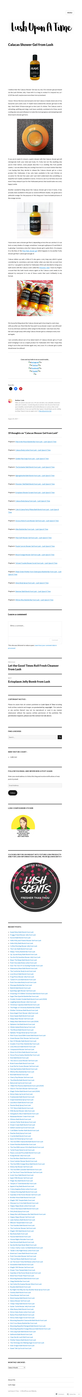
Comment (55, 640)
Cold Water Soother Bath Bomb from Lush (24, 1130)
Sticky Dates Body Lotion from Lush (22, 1312)
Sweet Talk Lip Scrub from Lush (20, 1348)
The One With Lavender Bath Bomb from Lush (26, 1169)
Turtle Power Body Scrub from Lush (22, 1150)
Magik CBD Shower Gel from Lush (22, 1267)
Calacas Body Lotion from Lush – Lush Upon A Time (32, 450)
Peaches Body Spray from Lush (20, 1133)
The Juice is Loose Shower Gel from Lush (24, 1060)
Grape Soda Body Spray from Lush (21, 1100)
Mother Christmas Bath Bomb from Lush (24, 1010)
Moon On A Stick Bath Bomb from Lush (23, 1052)
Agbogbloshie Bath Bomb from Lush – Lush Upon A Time (34, 475)
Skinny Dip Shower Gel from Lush (21, 1167)
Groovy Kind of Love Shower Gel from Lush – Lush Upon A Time (37, 521)
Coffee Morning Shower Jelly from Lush (23, 946)
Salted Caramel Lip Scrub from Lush (22, 1128)
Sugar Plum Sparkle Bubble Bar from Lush (24, 996)
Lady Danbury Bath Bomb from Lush (22, 1220)
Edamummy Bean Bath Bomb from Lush (23, 968)
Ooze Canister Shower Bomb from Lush (23, 1161)
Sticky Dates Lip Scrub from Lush (21, 1094)
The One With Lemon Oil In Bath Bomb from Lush (27, 1147)
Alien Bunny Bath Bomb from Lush (22, 1309)
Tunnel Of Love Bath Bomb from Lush (23, 979)
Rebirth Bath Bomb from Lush (20, 988)
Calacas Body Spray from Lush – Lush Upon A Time (32, 501)
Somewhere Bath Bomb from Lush (21, 1264)
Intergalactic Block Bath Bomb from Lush (24, 1114)
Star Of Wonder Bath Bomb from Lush (23, 1041)
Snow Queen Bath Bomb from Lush (22, 1016)
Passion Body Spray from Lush (20, 1105)
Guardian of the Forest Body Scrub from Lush (25, 1273)
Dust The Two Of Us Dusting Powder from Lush (26, 965)
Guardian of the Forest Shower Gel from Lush (25, 1195)
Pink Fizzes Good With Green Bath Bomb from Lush (28, 1035)
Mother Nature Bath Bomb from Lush (23, 1340)
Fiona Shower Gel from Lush (19, 1295)
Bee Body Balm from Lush (19, 1234)
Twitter (35, 365)
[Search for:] (33, 737)
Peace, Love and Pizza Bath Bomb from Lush (25, 1153)
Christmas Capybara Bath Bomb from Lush (25, 1005)
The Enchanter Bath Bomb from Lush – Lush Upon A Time (34, 467)
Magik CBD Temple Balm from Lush (22, 1200)
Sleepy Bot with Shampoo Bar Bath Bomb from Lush (28, 1214)
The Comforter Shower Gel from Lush (23, 1228)
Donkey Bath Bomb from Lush (20, 1292)
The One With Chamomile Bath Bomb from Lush (26, 1141)
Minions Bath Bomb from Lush (20, 1119)
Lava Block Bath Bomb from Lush (21, 1102)
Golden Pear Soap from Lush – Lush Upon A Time (32, 458)
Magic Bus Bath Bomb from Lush (21, 1181)
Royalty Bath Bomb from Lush (20, 1287)
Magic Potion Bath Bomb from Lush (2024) (25, 1091)
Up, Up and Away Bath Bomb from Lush (23, 954)
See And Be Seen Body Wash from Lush (23, 1245)
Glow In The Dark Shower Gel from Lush (23, 1088)
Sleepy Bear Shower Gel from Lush (21, 1019)
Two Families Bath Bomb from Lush (22, 1225)
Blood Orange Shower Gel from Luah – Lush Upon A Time (34, 555)
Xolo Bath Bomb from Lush (19, 1058)
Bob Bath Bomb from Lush (19, 1074)
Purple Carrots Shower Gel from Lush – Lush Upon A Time (35, 546)
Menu (69, 13)
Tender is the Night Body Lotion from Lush (24, 1250)
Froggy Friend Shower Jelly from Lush (23, 935)
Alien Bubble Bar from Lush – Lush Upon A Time (31, 529)
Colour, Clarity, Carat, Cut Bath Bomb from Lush (26, 1248)
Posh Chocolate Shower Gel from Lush (23, 1256)
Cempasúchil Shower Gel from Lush (22, 1049)
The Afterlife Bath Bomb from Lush (22, 1080)
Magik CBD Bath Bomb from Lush (22, 1231)
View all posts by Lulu (45, 411)
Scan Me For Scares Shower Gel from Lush (24, 1066)
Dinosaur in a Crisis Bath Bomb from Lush (24, 1203)
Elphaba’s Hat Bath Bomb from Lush (22, 1024)
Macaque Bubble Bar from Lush (21, 985)
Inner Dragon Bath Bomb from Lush (22, 1345)
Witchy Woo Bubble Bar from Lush (22, 1072)
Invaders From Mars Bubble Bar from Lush (24, 1044)
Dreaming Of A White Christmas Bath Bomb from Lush (29, 993)
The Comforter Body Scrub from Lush (23, 971)
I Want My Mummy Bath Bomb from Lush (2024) (27, 1086)
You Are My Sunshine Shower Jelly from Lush (25, 957)
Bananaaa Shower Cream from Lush (22, 1116)
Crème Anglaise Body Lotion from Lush (23, 1189)
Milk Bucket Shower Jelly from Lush (22, 1111)
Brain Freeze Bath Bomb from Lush (22, 1063)
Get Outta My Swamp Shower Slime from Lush (26, 1284)
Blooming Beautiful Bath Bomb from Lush (24, 1278)
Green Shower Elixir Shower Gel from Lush (24, 1038)
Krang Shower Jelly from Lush (20, 1155)
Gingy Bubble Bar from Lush (20, 1281)
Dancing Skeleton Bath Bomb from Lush (23, 1069)
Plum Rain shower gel (29, 251)
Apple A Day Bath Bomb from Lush (22, 1186)
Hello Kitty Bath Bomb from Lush (21, 943)
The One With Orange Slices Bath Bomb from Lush (27, 1164)
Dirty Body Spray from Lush (19, 1211)
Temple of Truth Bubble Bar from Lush (23, 1183)
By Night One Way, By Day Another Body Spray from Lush (30, 1290)
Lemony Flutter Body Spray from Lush (23, 1122)
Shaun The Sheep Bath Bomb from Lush (23, 960)
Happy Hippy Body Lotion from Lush (22, 1206)
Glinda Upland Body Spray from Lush (22, 1027)
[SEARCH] (60, 737)
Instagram (35, 362)
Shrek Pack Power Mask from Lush (22, 1276)
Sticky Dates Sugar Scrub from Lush (22, 1317)
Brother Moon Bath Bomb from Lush (22, 1197)
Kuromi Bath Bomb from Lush (20, 938)
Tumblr (35, 371)
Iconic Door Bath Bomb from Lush (22, 1175)
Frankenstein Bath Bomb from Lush (22, 1097)
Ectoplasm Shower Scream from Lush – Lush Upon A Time (34, 492)
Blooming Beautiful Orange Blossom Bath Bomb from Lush (30, 1329)
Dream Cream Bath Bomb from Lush (22, 1125)
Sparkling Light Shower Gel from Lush (23, 991)
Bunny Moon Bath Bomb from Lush (22, 1315)
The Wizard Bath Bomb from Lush (22, 1030)
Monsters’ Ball (44, 267)
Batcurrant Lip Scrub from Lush (20, 1083)
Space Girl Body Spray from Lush (21, 1139)
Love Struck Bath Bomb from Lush (22, 974)
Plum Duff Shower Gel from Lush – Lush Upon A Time (33, 538)
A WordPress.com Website (28, 1391)
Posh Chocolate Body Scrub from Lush (23, 982)
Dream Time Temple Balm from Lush (22, 1270)
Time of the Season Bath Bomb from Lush (24, 1209)
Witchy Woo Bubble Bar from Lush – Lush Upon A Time (34, 600)
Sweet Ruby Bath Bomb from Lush (22, 932)
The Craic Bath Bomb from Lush (21, 949)
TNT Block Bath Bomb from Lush (21, 1108)
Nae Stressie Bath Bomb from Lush (22, 1242)
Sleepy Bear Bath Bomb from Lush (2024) (24, 1021)
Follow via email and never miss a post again (30, 771)
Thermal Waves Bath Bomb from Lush (23, 1259)
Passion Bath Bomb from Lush (20, 1236)
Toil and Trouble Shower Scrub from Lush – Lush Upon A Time (36, 563)
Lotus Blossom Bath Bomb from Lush (23, 1047)
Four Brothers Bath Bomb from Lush (22, 1158)
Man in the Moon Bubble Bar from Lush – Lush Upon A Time (35, 441)
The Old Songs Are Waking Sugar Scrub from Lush (27, 1343)
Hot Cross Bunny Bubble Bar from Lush (23, 1323)
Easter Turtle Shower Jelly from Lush (22, 1306)
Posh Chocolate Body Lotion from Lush (23, 963)
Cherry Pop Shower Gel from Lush (21, 1077)
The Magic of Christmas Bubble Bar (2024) (25, 1007)
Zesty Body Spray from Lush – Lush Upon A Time (31, 583)
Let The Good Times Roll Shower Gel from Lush (26, 1172)
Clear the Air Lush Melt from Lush (21, 1337)
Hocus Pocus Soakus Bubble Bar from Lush (25, 1055)
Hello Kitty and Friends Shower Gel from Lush (25, 940)
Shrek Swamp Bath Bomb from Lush (22, 1298)
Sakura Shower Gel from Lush (20, 1301)
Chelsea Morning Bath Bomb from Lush (23, 1192)
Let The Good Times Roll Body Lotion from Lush (26, 1262)
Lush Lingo (11, 1385)
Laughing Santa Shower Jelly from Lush (23, 1002)
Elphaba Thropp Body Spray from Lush (23, 1033)
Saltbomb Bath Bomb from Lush (21, 1334)
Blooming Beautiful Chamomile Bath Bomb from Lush (28, 1320)
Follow (12, 793)
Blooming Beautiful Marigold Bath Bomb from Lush (28, 1326)
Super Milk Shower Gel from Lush (21, 1178)
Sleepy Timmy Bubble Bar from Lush (22, 952)
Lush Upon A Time (13, 1391)
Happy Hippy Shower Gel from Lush (22, 1217)
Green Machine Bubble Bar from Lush (23, 1144)
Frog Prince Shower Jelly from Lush (22, 977)
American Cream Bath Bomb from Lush (23, 1253)
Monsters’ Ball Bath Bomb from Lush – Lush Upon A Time (35, 484)
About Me (11, 1380)
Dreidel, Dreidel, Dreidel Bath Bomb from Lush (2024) (28, 999)
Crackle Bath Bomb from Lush (20, 1136)
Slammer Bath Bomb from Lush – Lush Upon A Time (33, 591)
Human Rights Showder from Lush (21, 1239)
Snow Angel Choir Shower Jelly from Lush (24, 1013)
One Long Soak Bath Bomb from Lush (23, 1331)
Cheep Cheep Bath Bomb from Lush (22, 1304)
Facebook (35, 368)
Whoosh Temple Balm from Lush (21, 1222)
